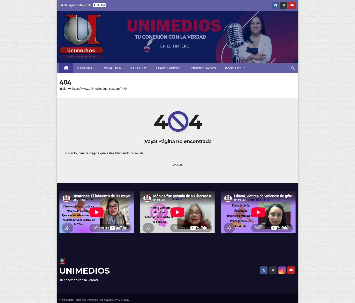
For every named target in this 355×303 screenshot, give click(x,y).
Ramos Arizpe (168, 68)
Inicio (62, 88)
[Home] (66, 68)
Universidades (202, 68)
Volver (177, 165)
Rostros (233, 68)
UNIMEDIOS (84, 271)
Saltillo (138, 68)
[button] (293, 68)
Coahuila (112, 68)
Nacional (86, 68)
